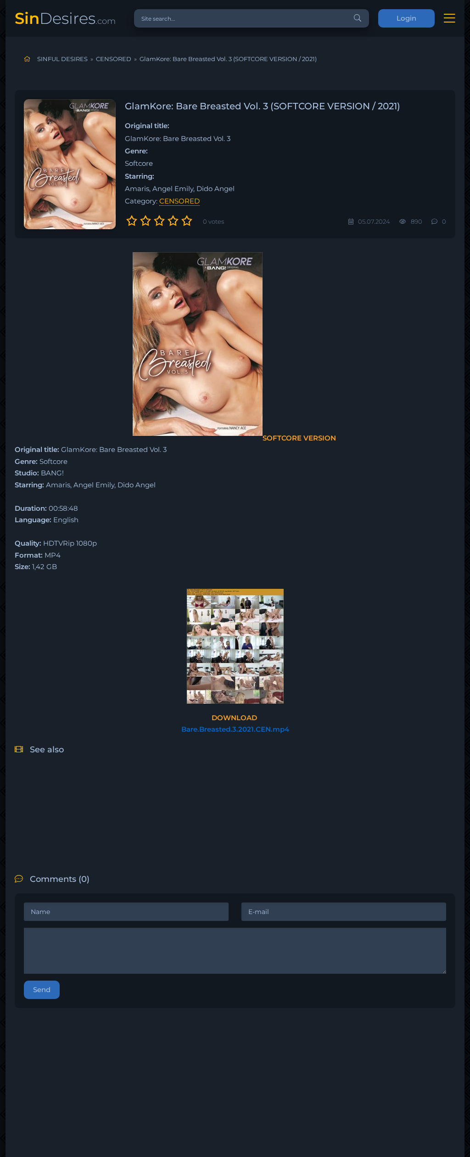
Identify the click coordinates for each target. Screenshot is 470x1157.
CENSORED (179, 201)
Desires (65, 18)
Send (41, 989)
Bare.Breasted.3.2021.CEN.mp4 (235, 729)
